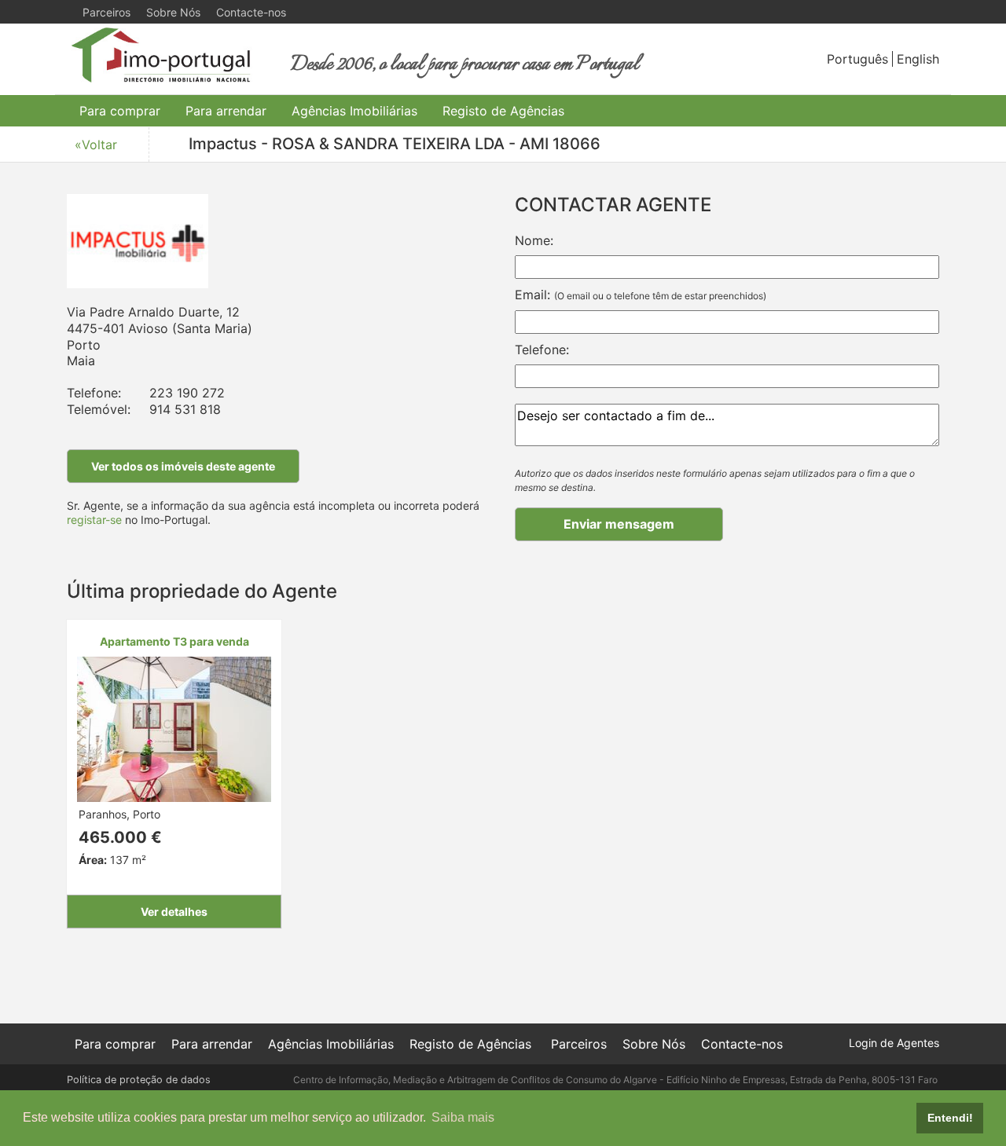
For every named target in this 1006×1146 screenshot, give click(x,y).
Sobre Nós (173, 12)
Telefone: (542, 349)
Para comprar (119, 111)
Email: (640, 294)
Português (857, 59)
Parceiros (106, 12)
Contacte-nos (251, 12)
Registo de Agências (503, 111)
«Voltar (96, 144)
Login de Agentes (894, 1042)
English (918, 59)
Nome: (534, 240)
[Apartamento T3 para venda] (174, 727)
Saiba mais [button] (462, 1117)
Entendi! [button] (950, 1117)
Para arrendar (225, 111)
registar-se (94, 519)
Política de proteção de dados (139, 1080)
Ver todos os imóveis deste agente (183, 466)
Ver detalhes (174, 911)
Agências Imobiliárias (354, 111)
